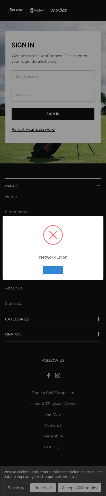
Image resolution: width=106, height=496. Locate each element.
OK (53, 269)
